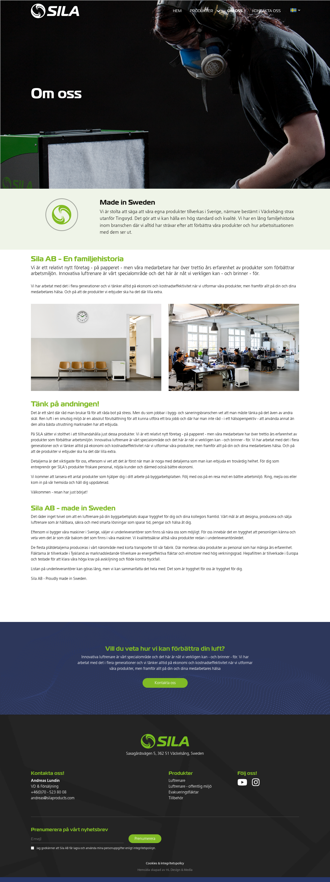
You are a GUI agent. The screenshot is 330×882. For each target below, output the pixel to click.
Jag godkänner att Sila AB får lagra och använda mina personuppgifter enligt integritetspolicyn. (96, 848)
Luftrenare (177, 781)
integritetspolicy (172, 863)
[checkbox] (32, 848)
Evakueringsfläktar (184, 792)
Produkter (201, 11)
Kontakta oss (266, 11)
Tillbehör (176, 798)
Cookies (151, 863)
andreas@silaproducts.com (52, 798)
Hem (177, 11)
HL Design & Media (179, 869)
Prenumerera (145, 839)
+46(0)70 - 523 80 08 (48, 792)
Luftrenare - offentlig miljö (190, 786)
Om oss (235, 10)
